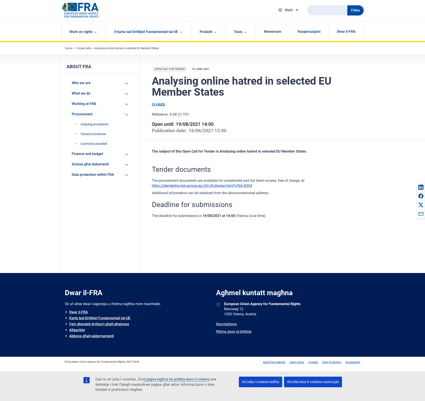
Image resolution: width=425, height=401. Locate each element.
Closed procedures (93, 134)
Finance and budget (87, 154)
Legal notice (297, 362)
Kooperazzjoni (309, 31)
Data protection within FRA (93, 174)
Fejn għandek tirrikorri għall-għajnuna (99, 324)
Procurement (82, 114)
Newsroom (272, 31)
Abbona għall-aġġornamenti (91, 336)
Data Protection (331, 362)
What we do (81, 93)
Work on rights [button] (81, 32)
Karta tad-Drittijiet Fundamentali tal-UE (99, 318)
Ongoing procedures (94, 124)
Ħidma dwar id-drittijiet (233, 331)
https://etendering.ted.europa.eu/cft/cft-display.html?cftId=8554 (202, 186)
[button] (421, 187)
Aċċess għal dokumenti (90, 164)
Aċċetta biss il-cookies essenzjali (313, 382)
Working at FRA (84, 104)
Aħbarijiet (77, 330)
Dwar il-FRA (346, 31)
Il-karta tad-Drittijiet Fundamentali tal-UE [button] (146, 32)
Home (68, 48)
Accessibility (353, 362)
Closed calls (84, 48)
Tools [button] (238, 32)
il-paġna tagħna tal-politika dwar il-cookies (176, 379)
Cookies (313, 362)
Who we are (81, 83)
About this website (274, 362)
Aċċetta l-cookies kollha (260, 382)
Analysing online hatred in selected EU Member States (127, 48)
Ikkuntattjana (226, 324)
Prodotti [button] (206, 32)
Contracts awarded (94, 143)
